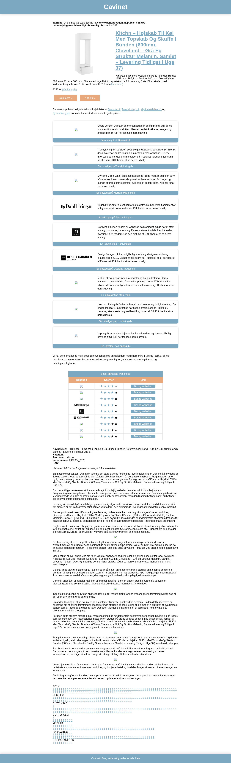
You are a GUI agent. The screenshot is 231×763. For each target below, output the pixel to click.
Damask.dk (114, 109)
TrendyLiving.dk (130, 109)
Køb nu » (90, 98)
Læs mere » (65, 98)
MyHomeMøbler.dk (151, 109)
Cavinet (115, 7)
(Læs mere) (116, 84)
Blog (104, 758)
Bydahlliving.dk (61, 113)
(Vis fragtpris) (69, 89)
